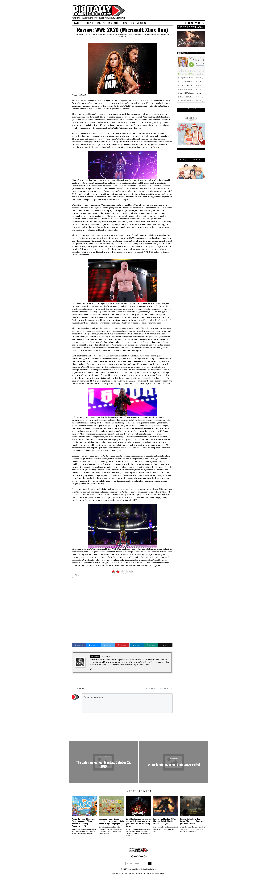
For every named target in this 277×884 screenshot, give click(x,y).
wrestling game (148, 35)
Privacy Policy (140, 873)
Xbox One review (166, 35)
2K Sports (96, 35)
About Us (141, 23)
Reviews (115, 35)
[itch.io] (192, 23)
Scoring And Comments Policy (156, 873)
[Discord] (199, 23)
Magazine (101, 23)
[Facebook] (186, 23)
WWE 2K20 (157, 35)
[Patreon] (195, 23)
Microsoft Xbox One (106, 35)
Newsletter (128, 23)
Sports (121, 35)
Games (76, 23)
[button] (149, 863)
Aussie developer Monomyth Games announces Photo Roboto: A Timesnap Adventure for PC (83, 822)
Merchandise (114, 23)
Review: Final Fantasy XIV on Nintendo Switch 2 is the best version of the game (165, 821)
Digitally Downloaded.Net (149, 869)
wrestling (139, 35)
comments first (165, 688)
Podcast (89, 23)
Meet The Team (129, 873)
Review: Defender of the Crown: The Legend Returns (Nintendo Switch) (191, 821)
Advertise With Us (117, 873)
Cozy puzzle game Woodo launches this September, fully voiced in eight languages (111, 821)
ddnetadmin (79, 35)
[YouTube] (188, 23)
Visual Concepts (130, 35)
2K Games (88, 35)
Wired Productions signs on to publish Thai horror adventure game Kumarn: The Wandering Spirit (138, 822)
